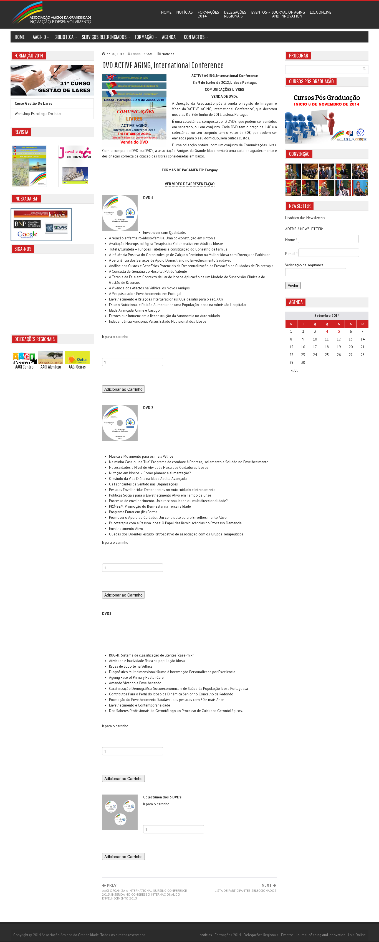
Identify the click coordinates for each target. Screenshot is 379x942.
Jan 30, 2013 (126, 54)
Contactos (194, 37)
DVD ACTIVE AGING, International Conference (163, 65)
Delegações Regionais (261, 935)
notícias (184, 12)
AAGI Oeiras (77, 367)
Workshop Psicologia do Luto (38, 113)
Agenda (169, 37)
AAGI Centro (24, 367)
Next (245, 888)
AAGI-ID (39, 37)
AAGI (150, 54)
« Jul (294, 370)
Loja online (320, 12)
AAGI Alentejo (51, 367)
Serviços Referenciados (104, 37)
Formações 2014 (228, 935)
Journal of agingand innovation (288, 14)
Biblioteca (64, 37)
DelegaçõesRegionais (235, 14)
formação (144, 37)
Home (166, 12)
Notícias (168, 54)
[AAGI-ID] (51, 12)
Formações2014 (208, 14)
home (19, 37)
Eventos (259, 12)
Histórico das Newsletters (305, 218)
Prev (144, 891)
